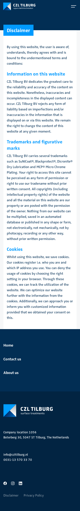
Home (8, 345)
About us (11, 372)
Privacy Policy (34, 495)
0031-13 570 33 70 (17, 460)
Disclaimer (11, 495)
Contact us (12, 358)
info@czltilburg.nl (15, 455)
